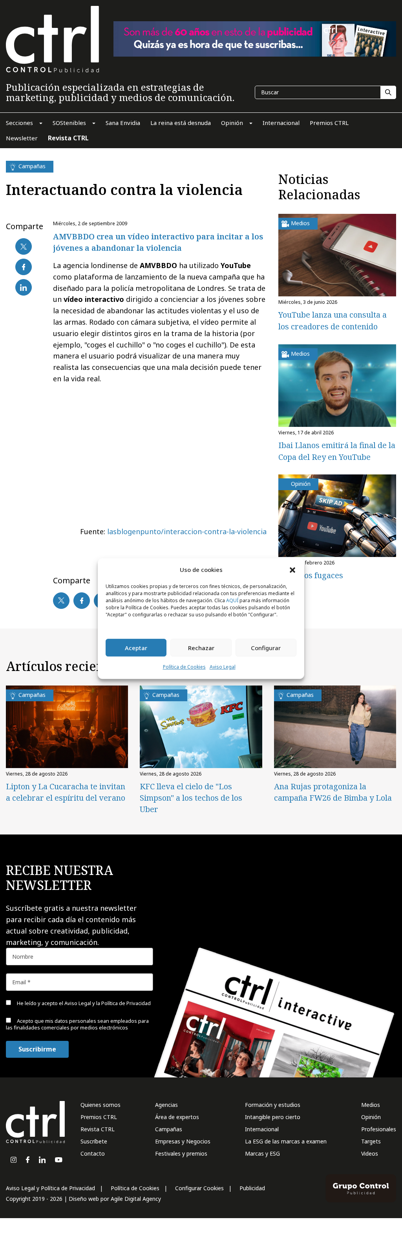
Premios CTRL (98, 1117)
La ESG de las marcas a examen (286, 1141)
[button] (292, 569)
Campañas (168, 1129)
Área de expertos (177, 1117)
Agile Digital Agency (136, 1198)
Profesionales (378, 1129)
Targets (371, 1141)
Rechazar (201, 648)
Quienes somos (100, 1104)
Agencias (166, 1104)
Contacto (92, 1153)
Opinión (371, 1117)
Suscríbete (93, 1141)
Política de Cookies (184, 667)
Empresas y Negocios (182, 1141)
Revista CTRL (97, 1129)
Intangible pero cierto (272, 1117)
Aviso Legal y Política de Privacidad (50, 1188)
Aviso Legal (223, 667)
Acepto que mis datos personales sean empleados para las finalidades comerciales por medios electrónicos (77, 1024)
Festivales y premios (181, 1153)
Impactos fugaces (310, 575)
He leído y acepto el (83, 1003)
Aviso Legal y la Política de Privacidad (107, 1003)
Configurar (266, 648)
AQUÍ (232, 600)
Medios (370, 1104)
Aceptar (136, 648)
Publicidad (252, 1188)
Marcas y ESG (262, 1153)
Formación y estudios (272, 1104)
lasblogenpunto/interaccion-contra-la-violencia (187, 531)
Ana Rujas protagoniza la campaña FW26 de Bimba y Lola (333, 792)
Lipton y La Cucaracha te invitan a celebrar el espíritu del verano (65, 792)
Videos (369, 1153)
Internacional (262, 1129)
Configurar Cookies (199, 1188)
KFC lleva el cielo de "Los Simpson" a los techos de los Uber (191, 797)
